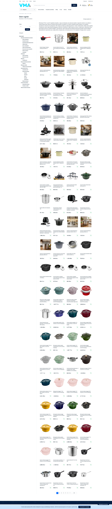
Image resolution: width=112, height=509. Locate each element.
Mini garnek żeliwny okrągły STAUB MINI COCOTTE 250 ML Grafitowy (85, 163)
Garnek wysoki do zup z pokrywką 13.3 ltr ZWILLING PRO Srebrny (45, 323)
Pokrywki (25, 74)
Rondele (25, 77)
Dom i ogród (29, 13)
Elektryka (22, 58)
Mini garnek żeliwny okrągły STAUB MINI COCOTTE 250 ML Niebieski (59, 415)
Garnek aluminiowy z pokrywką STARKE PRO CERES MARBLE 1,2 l (58, 71)
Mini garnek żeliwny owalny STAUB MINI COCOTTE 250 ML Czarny (59, 438)
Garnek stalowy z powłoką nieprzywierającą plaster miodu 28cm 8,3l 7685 (59, 277)
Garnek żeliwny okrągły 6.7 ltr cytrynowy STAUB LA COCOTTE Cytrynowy (45, 415)
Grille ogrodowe (25, 55)
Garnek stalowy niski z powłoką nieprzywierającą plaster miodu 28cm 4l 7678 (85, 277)
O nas (27, 1)
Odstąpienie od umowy (103, 504)
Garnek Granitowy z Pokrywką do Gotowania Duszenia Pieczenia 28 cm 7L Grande (58, 94)
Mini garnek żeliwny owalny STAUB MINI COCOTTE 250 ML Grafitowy (59, 346)
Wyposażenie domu (24, 68)
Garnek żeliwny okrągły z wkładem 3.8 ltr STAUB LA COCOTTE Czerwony (84, 300)
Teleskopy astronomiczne (27, 66)
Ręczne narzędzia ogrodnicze (26, 61)
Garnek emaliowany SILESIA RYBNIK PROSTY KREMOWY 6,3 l (58, 163)
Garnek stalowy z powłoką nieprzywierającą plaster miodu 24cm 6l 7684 (72, 277)
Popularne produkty (50, 9)
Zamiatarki (24, 52)
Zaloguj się (85, 1)
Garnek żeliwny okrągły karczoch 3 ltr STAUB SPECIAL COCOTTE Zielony (85, 346)
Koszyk (24, 1)
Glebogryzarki (25, 44)
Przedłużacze (25, 60)
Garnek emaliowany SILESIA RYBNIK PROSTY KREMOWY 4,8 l (85, 48)
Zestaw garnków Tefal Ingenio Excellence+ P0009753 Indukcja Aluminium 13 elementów (46, 231)
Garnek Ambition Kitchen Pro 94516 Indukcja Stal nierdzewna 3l (59, 48)
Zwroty (31, 1)
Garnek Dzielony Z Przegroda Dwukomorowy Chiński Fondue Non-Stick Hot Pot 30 (72, 163)
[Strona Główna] (25, 5)
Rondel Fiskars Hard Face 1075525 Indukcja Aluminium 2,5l (58, 484)
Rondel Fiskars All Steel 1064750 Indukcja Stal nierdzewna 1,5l (84, 484)
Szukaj (74, 5)
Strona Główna (41, 9)
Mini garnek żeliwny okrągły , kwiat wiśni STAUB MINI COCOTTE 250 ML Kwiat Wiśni (72, 300)
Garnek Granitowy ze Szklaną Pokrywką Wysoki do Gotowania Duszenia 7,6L (59, 117)
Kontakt (34, 1)
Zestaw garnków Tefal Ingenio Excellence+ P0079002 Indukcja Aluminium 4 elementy (72, 209)
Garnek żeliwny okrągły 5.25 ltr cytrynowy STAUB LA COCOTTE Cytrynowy (72, 438)
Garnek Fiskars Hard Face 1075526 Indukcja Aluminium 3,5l (85, 209)
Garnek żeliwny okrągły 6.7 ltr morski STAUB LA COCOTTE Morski (72, 323)
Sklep (20, 1)
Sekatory (24, 63)
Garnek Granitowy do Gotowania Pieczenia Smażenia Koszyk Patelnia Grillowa (86, 94)
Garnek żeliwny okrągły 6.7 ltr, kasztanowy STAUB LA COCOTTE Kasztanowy (85, 438)
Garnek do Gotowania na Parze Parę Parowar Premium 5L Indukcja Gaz (72, 94)
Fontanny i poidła (25, 85)
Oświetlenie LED (25, 69)
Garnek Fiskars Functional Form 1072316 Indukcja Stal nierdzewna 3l (45, 484)
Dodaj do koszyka (50, 52)
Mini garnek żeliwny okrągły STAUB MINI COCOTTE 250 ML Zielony (72, 415)
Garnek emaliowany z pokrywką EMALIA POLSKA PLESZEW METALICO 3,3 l (45, 163)
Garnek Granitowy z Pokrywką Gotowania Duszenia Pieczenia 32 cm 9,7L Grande (45, 94)
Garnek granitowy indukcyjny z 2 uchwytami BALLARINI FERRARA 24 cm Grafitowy (72, 369)
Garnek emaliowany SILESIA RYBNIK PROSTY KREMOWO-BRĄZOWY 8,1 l (72, 71)
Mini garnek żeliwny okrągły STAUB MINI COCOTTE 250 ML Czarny (85, 415)
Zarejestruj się (90, 1)
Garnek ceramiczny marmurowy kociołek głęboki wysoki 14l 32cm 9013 (59, 254)
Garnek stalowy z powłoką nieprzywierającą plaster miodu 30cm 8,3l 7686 (45, 186)
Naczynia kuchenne (26, 71)
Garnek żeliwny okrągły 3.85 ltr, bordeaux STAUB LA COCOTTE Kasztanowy (85, 323)
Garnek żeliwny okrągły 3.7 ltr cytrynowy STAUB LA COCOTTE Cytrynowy (45, 438)
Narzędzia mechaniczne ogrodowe (27, 37)
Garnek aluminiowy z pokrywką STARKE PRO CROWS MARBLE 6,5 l (59, 231)
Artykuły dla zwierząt (24, 82)
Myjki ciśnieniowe (26, 39)
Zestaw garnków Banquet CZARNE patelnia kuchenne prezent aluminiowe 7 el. (58, 186)
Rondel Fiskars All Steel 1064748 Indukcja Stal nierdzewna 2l (57, 209)
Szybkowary (26, 79)
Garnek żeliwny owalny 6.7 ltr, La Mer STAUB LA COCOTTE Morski (45, 392)
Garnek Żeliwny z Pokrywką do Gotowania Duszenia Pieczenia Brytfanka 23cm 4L (72, 117)
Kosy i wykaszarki (26, 45)
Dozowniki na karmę (26, 84)
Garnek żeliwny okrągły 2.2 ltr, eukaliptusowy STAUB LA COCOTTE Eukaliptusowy (58, 300)
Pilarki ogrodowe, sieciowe (25, 87)
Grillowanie (23, 53)
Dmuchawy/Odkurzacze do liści (28, 42)
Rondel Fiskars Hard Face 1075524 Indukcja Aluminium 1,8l (85, 461)
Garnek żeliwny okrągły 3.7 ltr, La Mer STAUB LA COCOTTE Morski (46, 346)
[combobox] (88, 19)
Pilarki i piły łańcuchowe (27, 47)
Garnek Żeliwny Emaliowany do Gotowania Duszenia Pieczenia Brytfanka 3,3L (45, 117)
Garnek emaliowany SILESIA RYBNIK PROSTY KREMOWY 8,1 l (72, 140)
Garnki (25, 76)
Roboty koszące (25, 50)
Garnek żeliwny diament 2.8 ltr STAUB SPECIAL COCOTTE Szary (45, 369)
